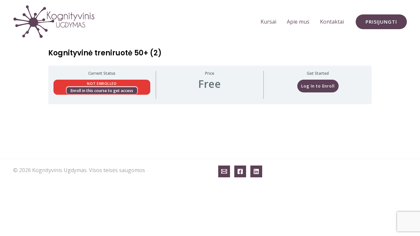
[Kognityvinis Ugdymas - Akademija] (54, 21)
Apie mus (298, 21)
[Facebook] (240, 171)
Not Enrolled (101, 83)
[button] (381, 21)
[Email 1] (224, 171)
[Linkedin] (256, 171)
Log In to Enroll (318, 86)
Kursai (268, 21)
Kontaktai (332, 21)
